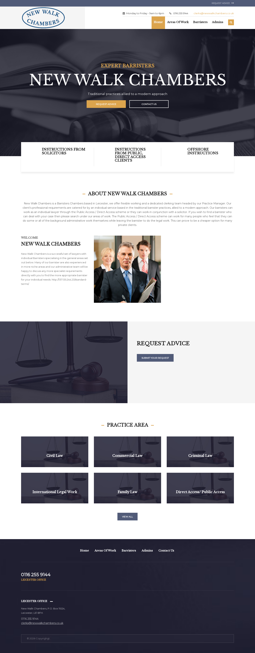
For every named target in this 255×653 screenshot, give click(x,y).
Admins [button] (217, 22)
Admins (147, 550)
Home (158, 22)
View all (127, 516)
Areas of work (105, 550)
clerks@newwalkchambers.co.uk (214, 13)
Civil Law (54, 456)
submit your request (155, 357)
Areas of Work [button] (178, 22)
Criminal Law (200, 456)
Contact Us (149, 104)
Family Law (127, 492)
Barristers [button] (200, 22)
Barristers (129, 550)
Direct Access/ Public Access (200, 492)
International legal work (54, 492)
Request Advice (221, 3)
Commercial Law (127, 456)
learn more (55, 466)
